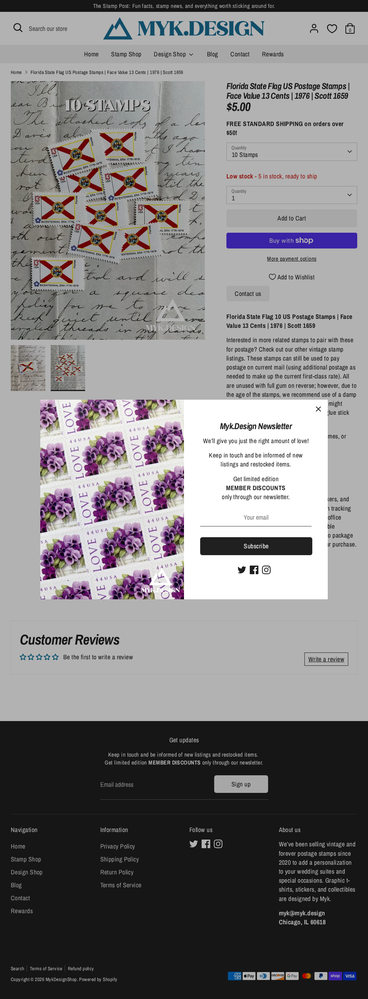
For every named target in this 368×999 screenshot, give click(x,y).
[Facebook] (254, 570)
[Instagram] (266, 570)
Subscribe (256, 546)
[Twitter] (242, 570)
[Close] (318, 409)
